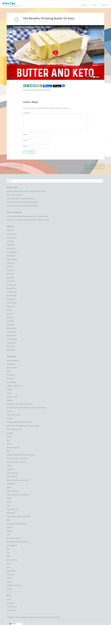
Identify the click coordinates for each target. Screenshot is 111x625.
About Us (105, 5)
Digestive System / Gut (14, 429)
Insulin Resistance (13, 491)
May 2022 (10, 230)
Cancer (9, 393)
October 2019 (11, 299)
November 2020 (12, 252)
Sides (8, 556)
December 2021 (11, 237)
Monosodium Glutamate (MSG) (17, 524)
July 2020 (10, 266)
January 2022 (11, 234)
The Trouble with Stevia (14, 195)
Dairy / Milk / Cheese (13, 415)
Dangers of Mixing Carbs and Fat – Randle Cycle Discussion (26, 191)
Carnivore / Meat (12, 397)
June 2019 (10, 314)
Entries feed (11, 603)
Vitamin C (10, 582)
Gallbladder (10, 469)
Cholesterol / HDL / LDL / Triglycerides (19, 404)
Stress (9, 567)
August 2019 (10, 306)
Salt (8, 553)
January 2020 (11, 288)
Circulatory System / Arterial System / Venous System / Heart (26, 407)
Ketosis (9, 498)
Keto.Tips (9, 3)
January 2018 (11, 350)
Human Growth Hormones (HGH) (18, 480)
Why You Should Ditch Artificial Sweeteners (21, 198)
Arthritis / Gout (12, 368)
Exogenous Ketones (13, 447)
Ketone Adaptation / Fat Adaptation (18, 494)
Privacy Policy (55, 617)
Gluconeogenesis (12, 473)
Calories (9, 389)
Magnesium (11, 513)
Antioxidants (11, 364)
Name (25, 134)
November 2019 (12, 295)
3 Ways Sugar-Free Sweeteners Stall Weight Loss (22, 202)
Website (25, 146)
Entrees (9, 444)
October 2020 (11, 256)
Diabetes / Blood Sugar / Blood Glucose (19, 422)
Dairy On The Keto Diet (93, 166)
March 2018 (10, 346)
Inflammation (11, 484)
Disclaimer (46, 617)
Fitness (9, 465)
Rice (8, 549)
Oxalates (9, 531)
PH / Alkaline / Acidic (14, 538)
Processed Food (12, 545)
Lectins (9, 502)
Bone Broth (10, 378)
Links (94, 5)
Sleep (8, 563)
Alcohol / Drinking (13, 360)
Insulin (9, 487)
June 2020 (10, 270)
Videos (45, 21)
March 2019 (10, 324)
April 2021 (10, 241)
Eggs (8, 440)
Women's (10, 589)
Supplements (11, 571)
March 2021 (10, 245)
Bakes (9, 371)
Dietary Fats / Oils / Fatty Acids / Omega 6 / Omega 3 (23, 426)
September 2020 (12, 259)
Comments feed (12, 606)
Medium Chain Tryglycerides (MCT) (18, 516)
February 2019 (11, 328)
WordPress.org (11, 610)
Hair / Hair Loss (12, 476)
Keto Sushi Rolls (15, 166)
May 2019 (10, 317)
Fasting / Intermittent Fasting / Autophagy (20, 455)
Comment (27, 113)
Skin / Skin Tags (12, 560)
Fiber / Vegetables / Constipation (17, 458)
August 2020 (11, 263)
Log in (9, 599)
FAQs (8, 451)
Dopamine (10, 433)
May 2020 (10, 274)
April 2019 (10, 321)
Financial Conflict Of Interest (16, 462)
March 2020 (11, 281)
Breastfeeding (11, 382)
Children (10, 400)
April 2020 (10, 277)
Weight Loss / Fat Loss (14, 585)
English (13, 623)
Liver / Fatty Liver (12, 509)
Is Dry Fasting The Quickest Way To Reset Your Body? (31, 216)
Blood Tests (11, 375)
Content (84, 5)
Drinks (9, 436)
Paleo (8, 534)
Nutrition (10, 527)
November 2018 (12, 339)
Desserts (10, 418)
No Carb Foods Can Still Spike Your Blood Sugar (22, 206)
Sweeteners (10, 574)
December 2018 (12, 335)
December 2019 (11, 292)
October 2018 (11, 343)
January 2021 (11, 248)
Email (25, 140)
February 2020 (11, 285)
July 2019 (9, 310)
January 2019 (11, 332)
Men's (9, 520)
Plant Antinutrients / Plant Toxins (18, 542)
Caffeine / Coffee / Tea (14, 386)
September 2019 (12, 303)
